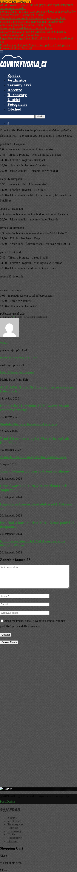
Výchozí (4, 343)
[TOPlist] (6, 788)
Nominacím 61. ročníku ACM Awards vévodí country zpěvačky (38, 11)
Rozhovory (17, 94)
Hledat (40, 116)
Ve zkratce (16, 80)
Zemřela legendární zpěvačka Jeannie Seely (25, 25)
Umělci (13, 99)
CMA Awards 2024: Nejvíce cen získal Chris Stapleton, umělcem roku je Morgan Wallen (33, 33)
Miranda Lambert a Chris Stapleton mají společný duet (32, 21)
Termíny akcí (19, 85)
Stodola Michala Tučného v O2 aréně (22, 15)
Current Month (9, 642)
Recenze (14, 89)
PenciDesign (7, 801)
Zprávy (14, 75)
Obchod (14, 109)
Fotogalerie (17, 104)
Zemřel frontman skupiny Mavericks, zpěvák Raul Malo (33, 18)
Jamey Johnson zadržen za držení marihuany (26, 28)
